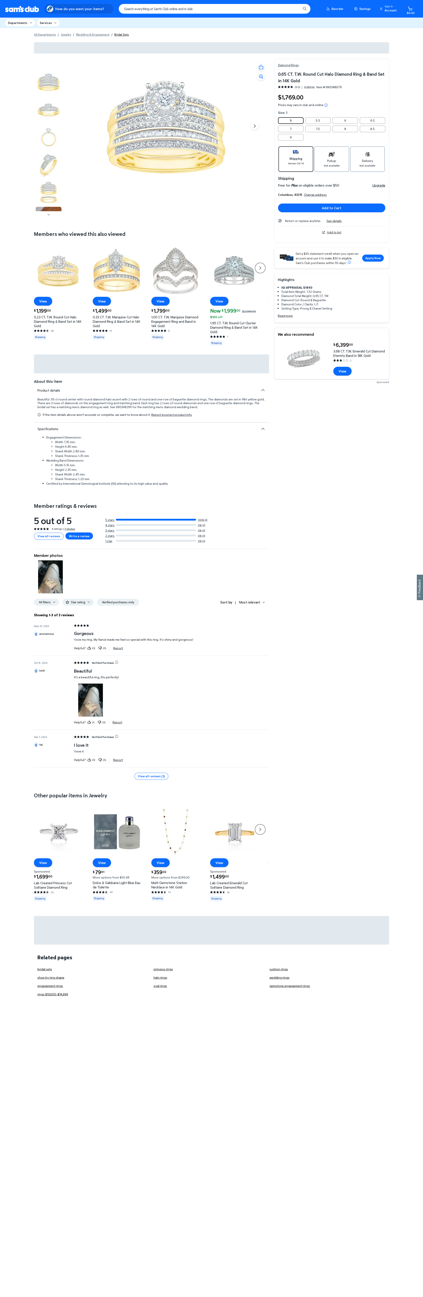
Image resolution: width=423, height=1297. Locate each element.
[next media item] (255, 126)
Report (118, 648)
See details (334, 221)
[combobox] (214, 9)
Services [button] (46, 23)
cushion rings (278, 969)
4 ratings (309, 87)
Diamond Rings (288, 65)
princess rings (163, 969)
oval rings (160, 986)
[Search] (304, 8)
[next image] (48, 214)
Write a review (79, 536)
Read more (285, 316)
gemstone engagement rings (289, 986)
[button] (389, 9)
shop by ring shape (50, 977)
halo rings (160, 977)
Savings (365, 9)
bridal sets (44, 969)
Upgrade (378, 185)
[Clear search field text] (294, 9)
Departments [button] (17, 23)
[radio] (291, 120)
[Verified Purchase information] (116, 662)
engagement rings (50, 986)
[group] (296, 87)
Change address (315, 195)
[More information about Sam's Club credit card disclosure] (349, 262)
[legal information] (326, 105)
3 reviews (70, 529)
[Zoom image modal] (261, 77)
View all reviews (48, 536)
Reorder (337, 9)
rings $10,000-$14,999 (52, 994)
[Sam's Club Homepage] (22, 9)
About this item (48, 381)
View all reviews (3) (151, 776)
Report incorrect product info (171, 415)
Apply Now (373, 258)
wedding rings (279, 977)
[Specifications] (262, 428)
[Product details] (262, 390)
